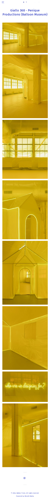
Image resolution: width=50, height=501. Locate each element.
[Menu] (3, 2)
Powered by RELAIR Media (25, 496)
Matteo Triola (21, 493)
